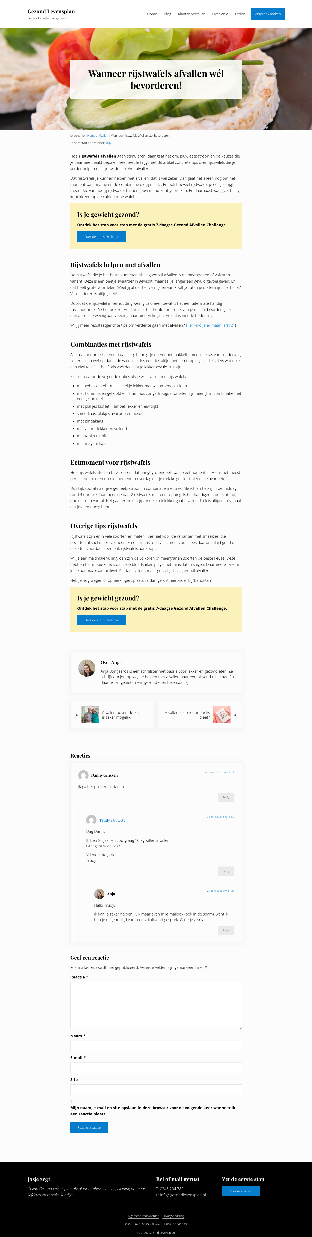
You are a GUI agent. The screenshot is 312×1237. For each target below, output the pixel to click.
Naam (77, 1035)
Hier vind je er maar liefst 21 (210, 325)
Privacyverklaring (173, 1216)
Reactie (79, 977)
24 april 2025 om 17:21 (220, 890)
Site (74, 1079)
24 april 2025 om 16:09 (220, 816)
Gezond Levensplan (51, 11)
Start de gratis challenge (101, 236)
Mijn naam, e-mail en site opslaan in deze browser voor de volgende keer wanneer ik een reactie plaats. (152, 1110)
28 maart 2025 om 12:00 (219, 772)
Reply (225, 797)
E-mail (78, 1057)
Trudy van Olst (112, 820)
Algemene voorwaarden (143, 1216)
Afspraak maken (241, 1191)
